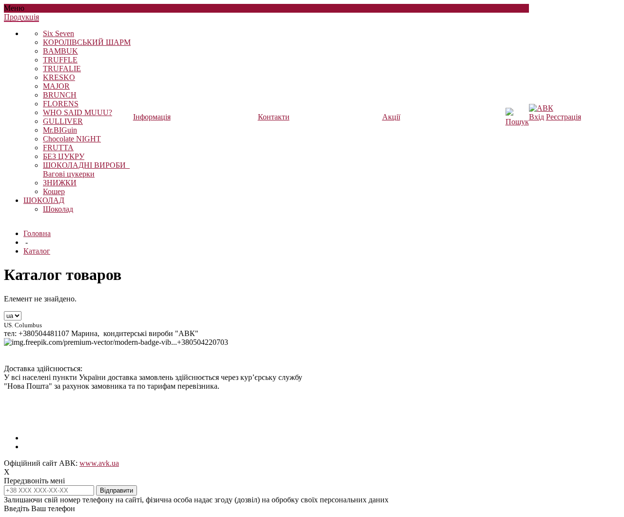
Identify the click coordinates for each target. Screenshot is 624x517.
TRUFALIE (62, 68)
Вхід (536, 117)
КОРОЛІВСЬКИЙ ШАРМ (87, 42)
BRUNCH (60, 95)
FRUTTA (58, 147)
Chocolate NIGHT (72, 139)
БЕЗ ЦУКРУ (63, 156)
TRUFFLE (60, 60)
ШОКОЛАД (43, 200)
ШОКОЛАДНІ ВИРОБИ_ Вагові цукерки (86, 169)
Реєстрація (563, 117)
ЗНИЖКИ (60, 183)
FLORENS (60, 103)
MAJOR (56, 86)
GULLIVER (63, 121)
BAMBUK (60, 51)
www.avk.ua (99, 463)
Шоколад (58, 209)
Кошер (54, 191)
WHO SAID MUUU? (77, 112)
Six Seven (58, 33)
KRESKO (59, 77)
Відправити (116, 490)
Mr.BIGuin (60, 130)
